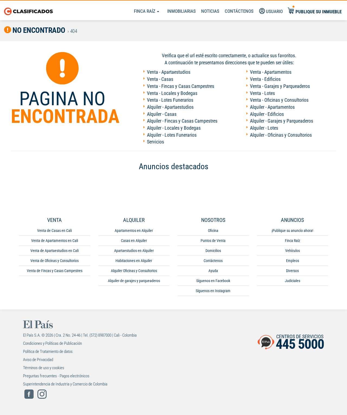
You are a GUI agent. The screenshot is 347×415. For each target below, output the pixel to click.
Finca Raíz (145, 11)
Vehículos (292, 250)
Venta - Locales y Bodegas (172, 93)
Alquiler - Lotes (264, 128)
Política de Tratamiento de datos (48, 351)
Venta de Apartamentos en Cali (54, 240)
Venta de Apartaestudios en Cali (54, 250)
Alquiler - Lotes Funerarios (172, 135)
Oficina (213, 230)
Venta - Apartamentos (270, 72)
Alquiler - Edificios (267, 114)
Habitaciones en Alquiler (133, 260)
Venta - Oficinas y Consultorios (279, 100)
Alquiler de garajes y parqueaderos (134, 281)
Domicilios (213, 250)
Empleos (292, 260)
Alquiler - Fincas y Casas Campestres (182, 121)
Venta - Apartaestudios (168, 72)
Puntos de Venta (213, 240)
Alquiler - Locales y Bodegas (174, 128)
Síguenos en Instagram (213, 291)
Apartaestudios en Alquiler (134, 250)
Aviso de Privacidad (38, 359)
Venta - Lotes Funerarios (170, 100)
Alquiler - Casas (161, 114)
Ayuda (213, 271)
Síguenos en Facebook (213, 281)
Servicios (155, 142)
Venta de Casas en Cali (54, 230)
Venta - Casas (160, 79)
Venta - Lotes (262, 93)
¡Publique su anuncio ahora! (292, 230)
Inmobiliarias (181, 11)
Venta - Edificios (265, 79)
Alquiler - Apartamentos (272, 107)
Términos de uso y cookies (43, 367)
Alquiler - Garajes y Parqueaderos (281, 121)
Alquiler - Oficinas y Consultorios (281, 135)
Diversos (292, 271)
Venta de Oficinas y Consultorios (54, 260)
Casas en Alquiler (134, 240)
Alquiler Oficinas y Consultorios (134, 271)
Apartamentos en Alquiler (134, 230)
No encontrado (38, 30)
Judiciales (292, 281)
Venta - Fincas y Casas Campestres (180, 86)
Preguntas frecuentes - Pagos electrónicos (56, 376)
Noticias (210, 11)
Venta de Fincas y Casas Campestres (54, 271)
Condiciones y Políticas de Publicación (52, 343)
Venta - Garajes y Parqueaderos (280, 86)
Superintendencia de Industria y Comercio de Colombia (65, 384)
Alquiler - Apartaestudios (170, 107)
